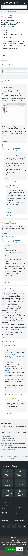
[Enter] (2, 7)
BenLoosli (6, 221)
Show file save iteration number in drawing (13, 447)
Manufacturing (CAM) (6, 445)
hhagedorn (6, 16)
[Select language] (17, 2)
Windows (7, 370)
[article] (14, 113)
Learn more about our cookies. (17, 546)
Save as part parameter (7, 438)
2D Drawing (5, 60)
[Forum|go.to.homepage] (8, 3)
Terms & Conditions (6, 456)
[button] (2, 3)
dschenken (8, 345)
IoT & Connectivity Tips (7, 430)
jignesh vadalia (8, 248)
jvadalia (5, 80)
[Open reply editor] (14, 71)
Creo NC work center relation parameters (12, 443)
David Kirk (19, 368)
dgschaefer (6, 288)
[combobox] (14, 7)
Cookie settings (16, 456)
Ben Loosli (7, 245)
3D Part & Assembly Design (9, 11)
